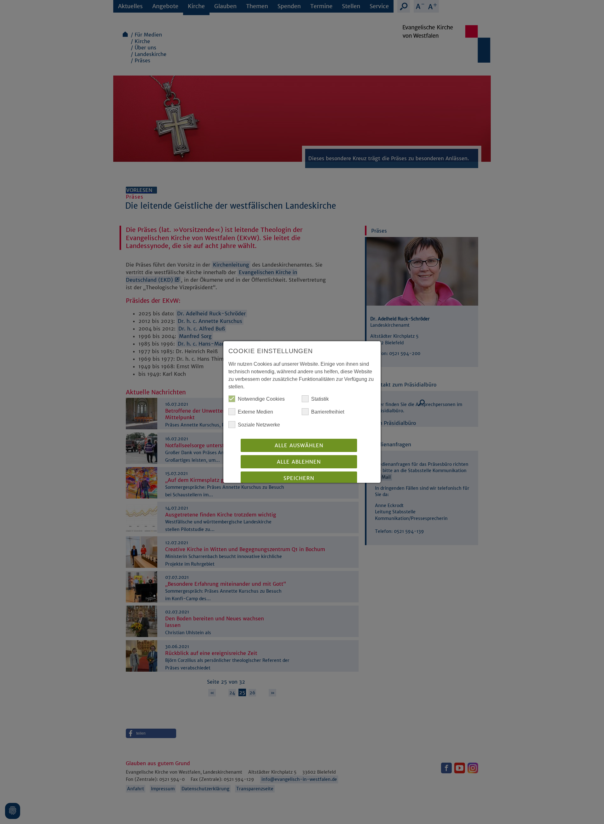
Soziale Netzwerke (259, 424)
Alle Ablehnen (299, 462)
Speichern (298, 478)
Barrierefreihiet (327, 412)
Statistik (320, 399)
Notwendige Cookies (261, 399)
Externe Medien (255, 412)
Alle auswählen (299, 445)
